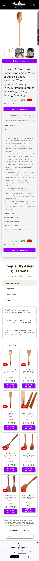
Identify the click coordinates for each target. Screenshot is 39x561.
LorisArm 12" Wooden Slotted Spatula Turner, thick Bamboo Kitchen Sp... (29, 372)
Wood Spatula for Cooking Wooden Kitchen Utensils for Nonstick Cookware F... (28, 497)
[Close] (37, 542)
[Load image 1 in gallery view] (9, 53)
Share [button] (7, 236)
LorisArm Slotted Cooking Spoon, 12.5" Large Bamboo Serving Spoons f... (10, 372)
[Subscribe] (31, 536)
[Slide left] (2, 53)
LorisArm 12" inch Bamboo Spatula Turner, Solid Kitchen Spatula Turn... (10, 414)
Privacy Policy (22, 553)
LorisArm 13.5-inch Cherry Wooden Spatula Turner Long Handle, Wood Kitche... (10, 456)
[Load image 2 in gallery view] (19, 53)
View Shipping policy (9, 103)
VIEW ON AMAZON (19, 109)
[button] (4, 4)
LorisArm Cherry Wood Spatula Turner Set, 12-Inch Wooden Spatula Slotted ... (10, 498)
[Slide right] (37, 53)
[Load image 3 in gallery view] (29, 53)
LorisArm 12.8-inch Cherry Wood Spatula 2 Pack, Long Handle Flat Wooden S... (28, 456)
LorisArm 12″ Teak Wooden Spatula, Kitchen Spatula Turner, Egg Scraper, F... (28, 414)
